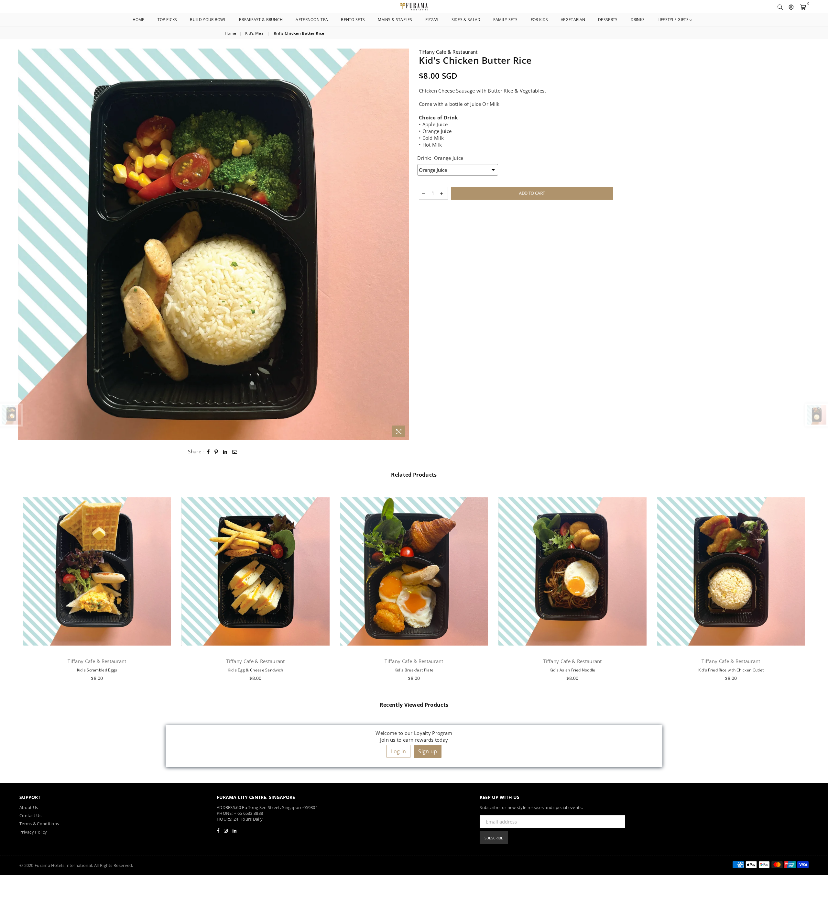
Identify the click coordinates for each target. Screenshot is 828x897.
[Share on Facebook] (208, 451)
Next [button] (817, 589)
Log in (398, 751)
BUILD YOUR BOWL (208, 19)
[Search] (780, 6)
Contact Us (30, 815)
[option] (213, 244)
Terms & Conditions (39, 823)
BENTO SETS (353, 19)
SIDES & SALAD (466, 19)
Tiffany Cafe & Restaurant (448, 52)
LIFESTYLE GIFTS (674, 19)
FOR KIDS (539, 19)
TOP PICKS (167, 19)
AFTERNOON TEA (312, 19)
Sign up (427, 751)
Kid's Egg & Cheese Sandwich (255, 670)
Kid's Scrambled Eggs (97, 670)
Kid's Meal (255, 33)
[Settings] (791, 6)
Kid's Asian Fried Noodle (572, 670)
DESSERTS (607, 19)
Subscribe (494, 838)
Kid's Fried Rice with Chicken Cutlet (731, 670)
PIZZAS (432, 19)
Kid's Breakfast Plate (414, 670)
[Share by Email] (234, 451)
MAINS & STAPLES (395, 19)
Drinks (638, 19)
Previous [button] (10, 589)
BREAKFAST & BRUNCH (261, 19)
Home (139, 19)
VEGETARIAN (573, 19)
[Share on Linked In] (225, 451)
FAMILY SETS (505, 19)
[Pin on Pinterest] (216, 451)
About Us (28, 807)
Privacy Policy (33, 832)
